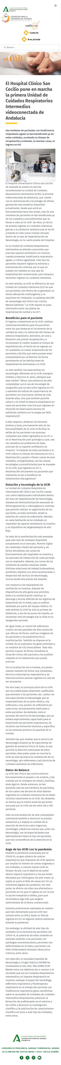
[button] (55, 5)
